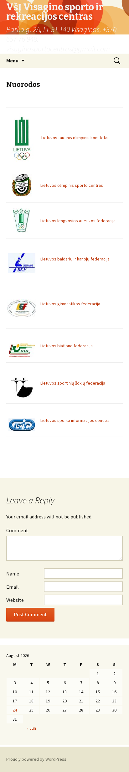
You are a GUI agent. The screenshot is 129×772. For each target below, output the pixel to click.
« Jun (31, 728)
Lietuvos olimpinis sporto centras (71, 185)
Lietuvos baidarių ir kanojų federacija (75, 259)
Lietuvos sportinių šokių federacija (72, 383)
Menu (12, 60)
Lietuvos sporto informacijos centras (75, 420)
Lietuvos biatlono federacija (66, 346)
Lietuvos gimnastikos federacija (70, 304)
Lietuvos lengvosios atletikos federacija (78, 220)
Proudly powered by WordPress (36, 759)
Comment (17, 530)
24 (15, 710)
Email (12, 587)
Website (15, 600)
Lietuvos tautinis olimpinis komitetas (75, 137)
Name (12, 573)
